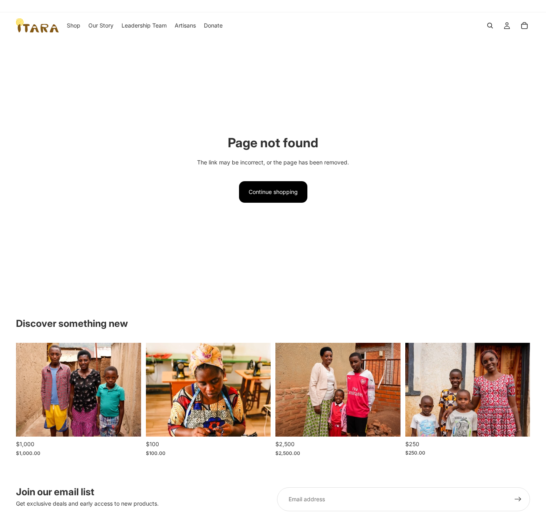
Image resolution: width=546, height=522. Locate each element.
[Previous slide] (28, 390)
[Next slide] (129, 390)
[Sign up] (518, 499)
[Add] (129, 424)
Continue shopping (273, 191)
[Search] (490, 25)
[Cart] (524, 25)
